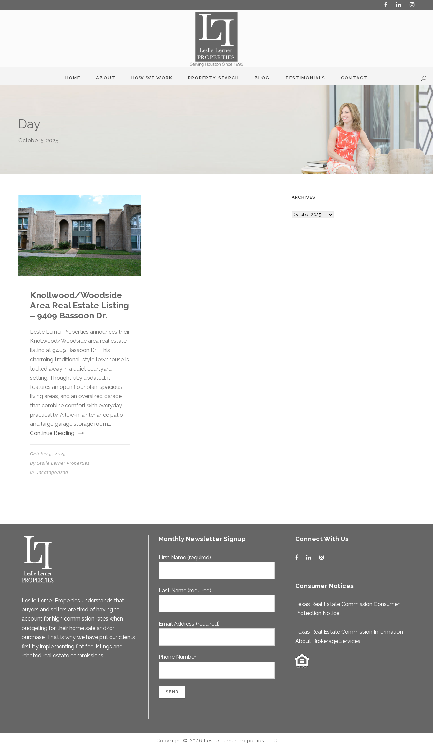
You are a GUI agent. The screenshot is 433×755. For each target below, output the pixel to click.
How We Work (152, 77)
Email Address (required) (189, 624)
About (106, 77)
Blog (262, 77)
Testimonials (305, 77)
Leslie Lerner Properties (63, 463)
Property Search (213, 77)
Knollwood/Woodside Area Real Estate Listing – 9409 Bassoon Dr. (79, 305)
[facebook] (386, 4)
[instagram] (412, 4)
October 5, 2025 (48, 453)
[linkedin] (398, 4)
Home (73, 77)
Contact (354, 77)
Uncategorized (51, 472)
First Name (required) (185, 557)
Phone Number (177, 657)
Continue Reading (52, 433)
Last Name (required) (185, 590)
